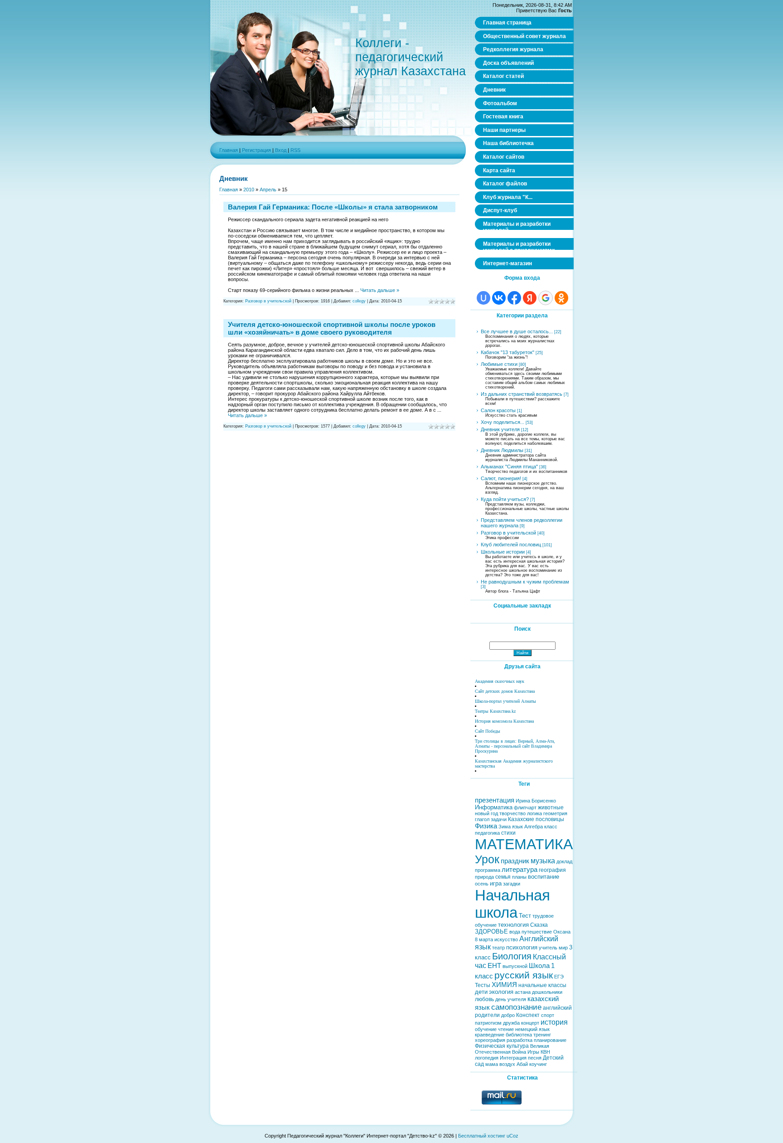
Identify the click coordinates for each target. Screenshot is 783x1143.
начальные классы (542, 985)
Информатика (493, 807)
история (554, 1022)
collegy (359, 301)
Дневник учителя (500, 429)
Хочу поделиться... (502, 422)
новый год (486, 813)
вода (514, 931)
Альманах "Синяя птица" (509, 466)
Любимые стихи (499, 364)
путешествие (537, 931)
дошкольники (547, 992)
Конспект (528, 1015)
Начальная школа (512, 904)
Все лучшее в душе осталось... (517, 331)
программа (487, 870)
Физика (486, 826)
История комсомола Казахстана (504, 721)
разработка (519, 1040)
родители (487, 1015)
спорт (547, 1015)
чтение (506, 1029)
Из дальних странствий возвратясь (521, 394)
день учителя (510, 999)
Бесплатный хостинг (481, 1135)
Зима (504, 826)
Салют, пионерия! (501, 478)
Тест (525, 915)
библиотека (519, 1034)
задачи (499, 819)
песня (534, 1057)
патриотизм (488, 1023)
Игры (533, 1052)
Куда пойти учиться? (505, 499)
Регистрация (256, 150)
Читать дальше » (379, 290)
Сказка (539, 925)
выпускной (515, 966)
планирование (550, 1040)
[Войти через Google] (545, 298)
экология (501, 991)
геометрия (555, 813)
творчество (512, 813)
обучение (486, 1029)
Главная (228, 150)
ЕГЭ (559, 976)
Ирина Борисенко (536, 800)
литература (519, 869)
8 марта (484, 939)
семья (503, 877)
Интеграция (513, 1057)
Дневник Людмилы (502, 450)
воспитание (543, 876)
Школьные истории (503, 551)
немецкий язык (532, 1029)
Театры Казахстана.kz (495, 711)
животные (551, 807)
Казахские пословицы (536, 819)
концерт (530, 1023)
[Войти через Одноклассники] (561, 298)
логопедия (486, 1057)
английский (557, 1008)
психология (521, 947)
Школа (539, 965)
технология (513, 924)
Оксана (561, 931)
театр (498, 947)
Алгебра (533, 826)
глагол (482, 819)
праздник (515, 861)
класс (550, 826)
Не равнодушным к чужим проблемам (525, 581)
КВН (545, 1052)
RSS (295, 150)
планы (519, 877)
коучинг (538, 1064)
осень (481, 883)
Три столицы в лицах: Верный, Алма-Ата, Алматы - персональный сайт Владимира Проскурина (515, 746)
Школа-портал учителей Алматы (505, 701)
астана (523, 992)
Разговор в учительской (268, 301)
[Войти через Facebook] (514, 298)
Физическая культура (502, 1046)
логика (534, 813)
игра (496, 883)
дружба (511, 1023)
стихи (508, 833)
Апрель (268, 189)
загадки (511, 883)
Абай (522, 1064)
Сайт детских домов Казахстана (505, 691)
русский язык (523, 975)
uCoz (512, 1135)
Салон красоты (498, 410)
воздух (507, 1064)
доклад (564, 861)
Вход (280, 150)
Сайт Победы (487, 731)
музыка (543, 861)
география (552, 870)
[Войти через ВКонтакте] (499, 298)
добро (508, 1015)
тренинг (542, 1034)
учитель (548, 947)
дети (481, 991)
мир (563, 947)
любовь (484, 999)
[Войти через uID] (483, 298)
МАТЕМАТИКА (524, 844)
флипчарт (525, 807)
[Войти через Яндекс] (529, 298)
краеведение (489, 1034)
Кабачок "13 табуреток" (507, 352)
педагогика (487, 833)
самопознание (516, 1007)
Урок (487, 859)
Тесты (482, 985)
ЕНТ (494, 965)
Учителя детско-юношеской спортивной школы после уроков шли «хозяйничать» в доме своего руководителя (331, 328)
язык (517, 826)
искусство (506, 939)
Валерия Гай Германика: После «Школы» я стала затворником (333, 207)
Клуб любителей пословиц (511, 544)
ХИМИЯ (504, 984)
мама (491, 1064)
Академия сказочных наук (499, 681)
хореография (490, 1040)
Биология (512, 956)
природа (484, 877)
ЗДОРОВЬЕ (491, 931)
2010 (248, 189)
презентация (494, 800)
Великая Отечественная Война (512, 1049)
